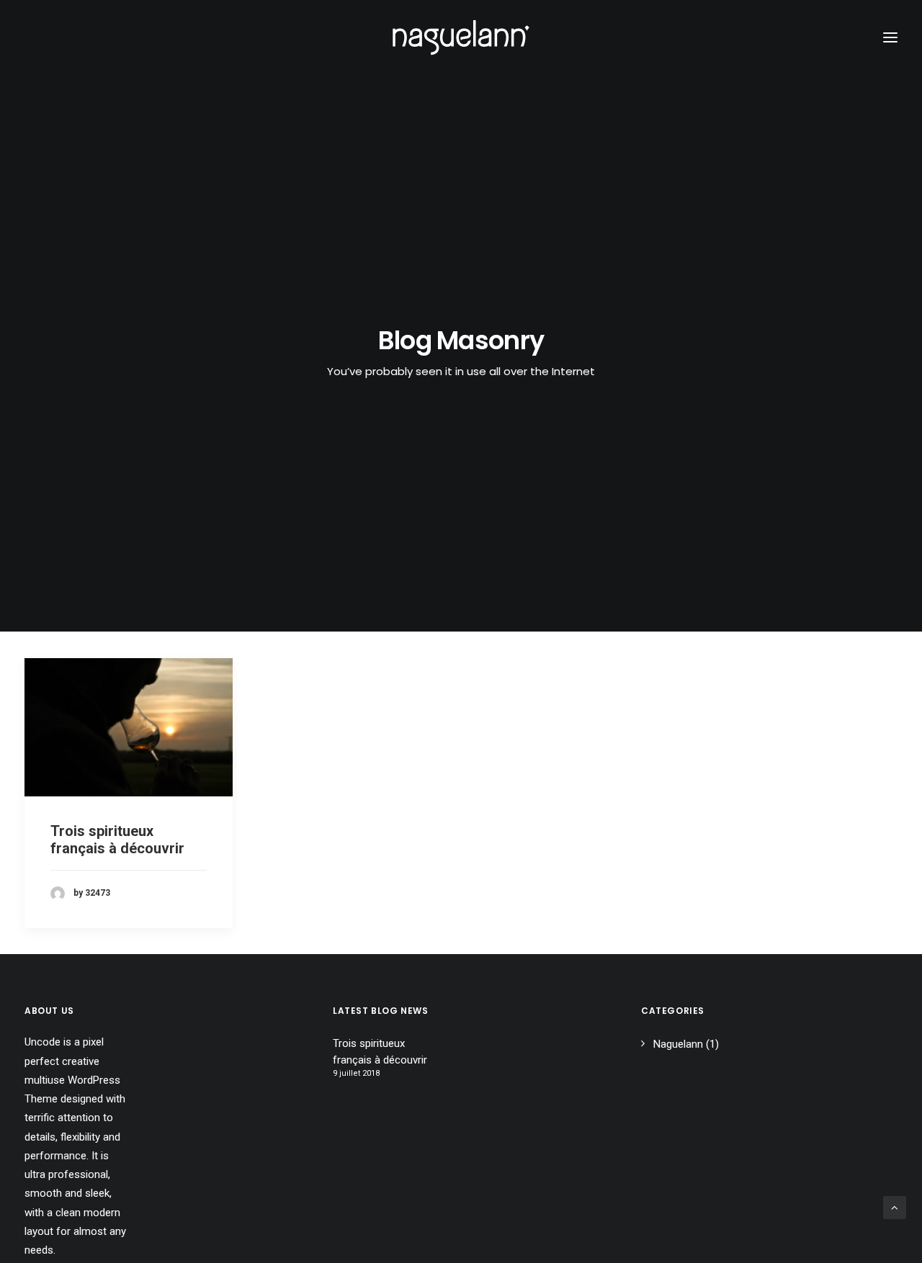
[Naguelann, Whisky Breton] (461, 37)
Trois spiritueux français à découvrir (117, 839)
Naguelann (678, 1044)
